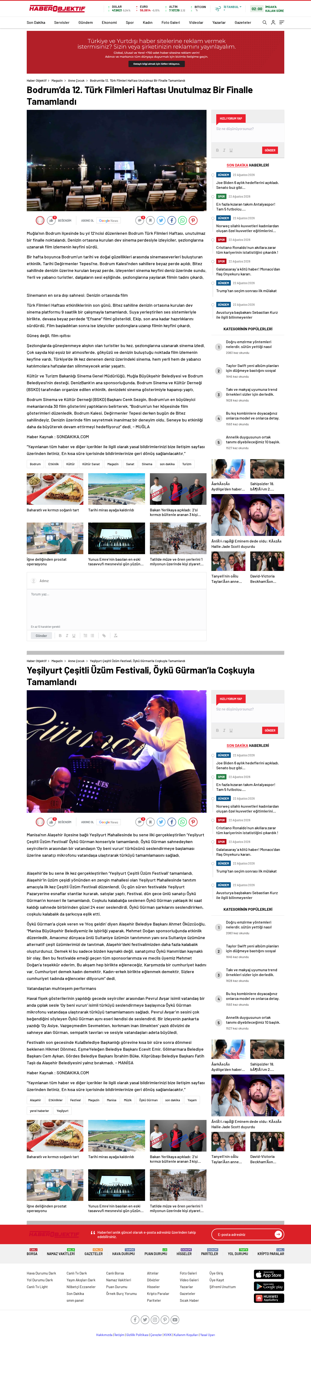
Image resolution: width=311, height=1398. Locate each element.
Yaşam (192, 1100)
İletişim (119, 1335)
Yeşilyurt (63, 1111)
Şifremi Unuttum (222, 1286)
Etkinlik (53, 464)
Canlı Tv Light (37, 1286)
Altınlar (153, 1273)
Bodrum (35, 464)
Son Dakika (36, 22)
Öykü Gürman (148, 1100)
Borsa (32, 1252)
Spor (130, 22)
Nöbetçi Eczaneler (81, 1286)
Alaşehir (35, 1100)
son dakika (167, 464)
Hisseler (184, 1252)
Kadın (148, 22)
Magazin (57, 80)
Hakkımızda (104, 1335)
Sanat (130, 464)
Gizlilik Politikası (137, 1335)
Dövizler (153, 1280)
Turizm (186, 464)
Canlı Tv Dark (77, 1273)
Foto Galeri (171, 22)
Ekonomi (109, 22)
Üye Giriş (216, 1273)
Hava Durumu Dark (41, 1273)
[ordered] (85, 635)
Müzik (128, 1100)
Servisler (61, 22)
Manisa (111, 1100)
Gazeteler (243, 22)
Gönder (41, 635)
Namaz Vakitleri (61, 1252)
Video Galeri (189, 1280)
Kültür (70, 464)
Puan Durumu (156, 1252)
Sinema (147, 464)
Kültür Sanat (91, 464)
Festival (75, 1100)
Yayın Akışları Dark (81, 1280)
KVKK (168, 1335)
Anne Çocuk (76, 80)
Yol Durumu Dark (40, 1280)
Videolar (196, 22)
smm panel (75, 1300)
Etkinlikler (56, 1100)
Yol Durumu (238, 1252)
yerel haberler (39, 1111)
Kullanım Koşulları (186, 1335)
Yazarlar (219, 22)
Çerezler (156, 1335)
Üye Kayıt (216, 1280)
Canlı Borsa (115, 1273)
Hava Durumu (123, 1252)
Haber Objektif (37, 80)
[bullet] (92, 635)
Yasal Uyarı (207, 1335)
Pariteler (209, 1252)
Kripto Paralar (271, 1252)
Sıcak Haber (189, 1300)
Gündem (85, 22)
